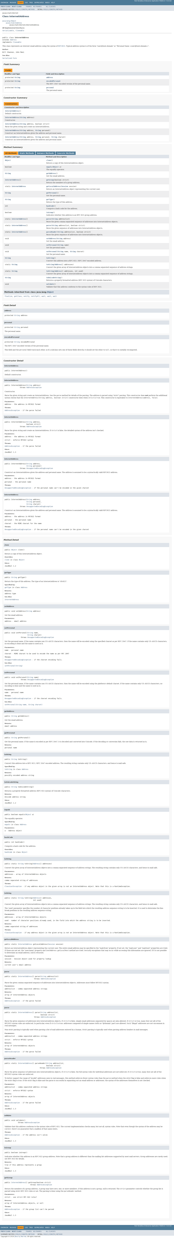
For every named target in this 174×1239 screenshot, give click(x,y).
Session (64, 186)
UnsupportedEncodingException (39, 468)
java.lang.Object (9, 21)
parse (48, 219)
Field (18, 9)
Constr (24, 9)
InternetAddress (12, 111)
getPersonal (51, 193)
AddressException (34, 387)
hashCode (50, 206)
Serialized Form (9, 58)
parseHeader (51, 232)
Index (47, 2)
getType (49, 199)
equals (49, 167)
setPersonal (51, 245)
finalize (8, 296)
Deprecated (39, 2)
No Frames (37, 6)
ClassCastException (13, 886)
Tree (31, 2)
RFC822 (61, 46)
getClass (18, 296)
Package (13, 2)
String (17, 77)
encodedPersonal (53, 81)
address (49, 77)
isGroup (49, 212)
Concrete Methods (65, 153)
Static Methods (27, 153)
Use (26, 2)
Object (8, 160)
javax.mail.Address (14, 23)
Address (13, 40)
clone (48, 160)
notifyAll (35, 296)
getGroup (50, 180)
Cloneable (20, 31)
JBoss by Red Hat (20, 1236)
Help (53, 2)
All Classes (51, 6)
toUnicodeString (53, 278)
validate (50, 284)
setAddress (51, 238)
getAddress (51, 173)
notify (26, 296)
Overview (4, 2)
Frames (29, 6)
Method (31, 9)
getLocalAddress (53, 186)
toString (50, 258)
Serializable (8, 31)
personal (50, 88)
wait (43, 296)
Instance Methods (45, 153)
